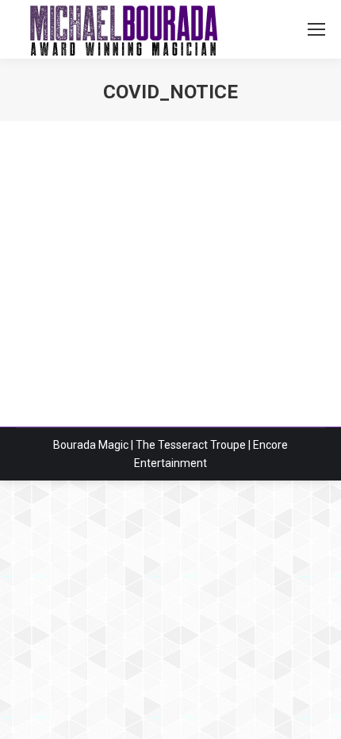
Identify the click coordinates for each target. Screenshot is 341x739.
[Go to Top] (315, 713)
